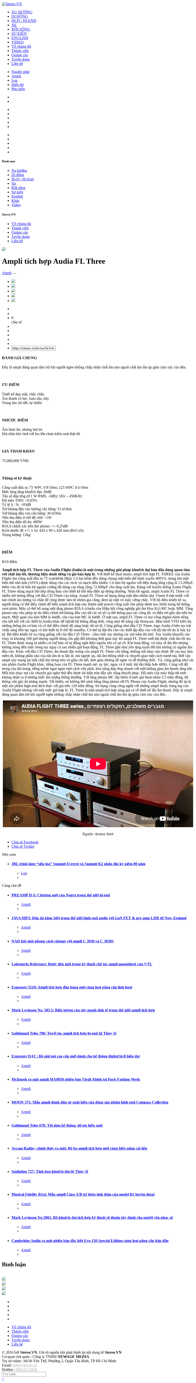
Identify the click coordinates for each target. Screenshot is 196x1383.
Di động (17, 175)
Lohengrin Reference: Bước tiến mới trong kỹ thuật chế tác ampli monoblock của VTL (81, 964)
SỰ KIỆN (19, 34)
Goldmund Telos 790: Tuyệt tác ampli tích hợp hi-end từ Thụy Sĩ (63, 1033)
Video (16, 205)
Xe (13, 183)
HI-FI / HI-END (23, 21)
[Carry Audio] (4, 1284)
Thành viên (20, 51)
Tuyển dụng (20, 59)
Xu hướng (19, 170)
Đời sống (18, 188)
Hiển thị (17, 85)
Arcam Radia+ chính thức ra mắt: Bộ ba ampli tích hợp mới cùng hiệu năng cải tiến (79, 1148)
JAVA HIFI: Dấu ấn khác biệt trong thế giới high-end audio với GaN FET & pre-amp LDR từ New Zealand (98, 918)
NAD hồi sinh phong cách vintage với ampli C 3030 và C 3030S (62, 941)
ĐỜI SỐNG (20, 29)
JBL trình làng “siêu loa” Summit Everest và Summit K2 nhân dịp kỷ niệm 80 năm (78, 864)
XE (14, 25)
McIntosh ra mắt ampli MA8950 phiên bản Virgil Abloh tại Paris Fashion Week (75, 1079)
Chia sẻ (24, 842)
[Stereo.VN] (12, 4)
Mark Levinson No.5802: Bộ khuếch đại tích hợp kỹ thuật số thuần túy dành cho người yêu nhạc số (92, 1217)
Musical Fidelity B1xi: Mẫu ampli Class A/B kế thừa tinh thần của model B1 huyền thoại (82, 1194)
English (17, 196)
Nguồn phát (20, 72)
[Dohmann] (4, 1279)
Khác (15, 201)
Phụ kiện (18, 89)
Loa (14, 80)
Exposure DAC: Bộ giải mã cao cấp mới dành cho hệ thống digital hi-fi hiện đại (75, 1056)
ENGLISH (19, 38)
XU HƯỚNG (22, 12)
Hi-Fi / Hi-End (22, 179)
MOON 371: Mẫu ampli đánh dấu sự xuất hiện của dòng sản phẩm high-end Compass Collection (89, 1102)
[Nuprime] (4, 1289)
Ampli (16, 76)
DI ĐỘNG (19, 16)
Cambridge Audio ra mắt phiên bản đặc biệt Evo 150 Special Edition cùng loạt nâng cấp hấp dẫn (90, 1241)
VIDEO (17, 42)
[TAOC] (4, 1294)
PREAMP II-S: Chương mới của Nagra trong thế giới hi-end (60, 895)
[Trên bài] (4, 249)
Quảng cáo (19, 55)
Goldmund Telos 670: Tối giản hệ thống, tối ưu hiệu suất (57, 1125)
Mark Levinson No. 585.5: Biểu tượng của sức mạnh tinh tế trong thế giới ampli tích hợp (83, 1010)
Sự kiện (17, 192)
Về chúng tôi (21, 46)
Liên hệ (17, 64)
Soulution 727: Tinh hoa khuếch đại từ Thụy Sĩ (49, 1171)
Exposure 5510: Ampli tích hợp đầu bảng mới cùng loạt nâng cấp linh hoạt (71, 987)
